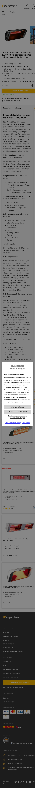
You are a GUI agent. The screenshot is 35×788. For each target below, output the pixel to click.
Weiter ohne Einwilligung (17, 412)
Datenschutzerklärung (13, 423)
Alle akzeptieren (17, 407)
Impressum (26, 423)
